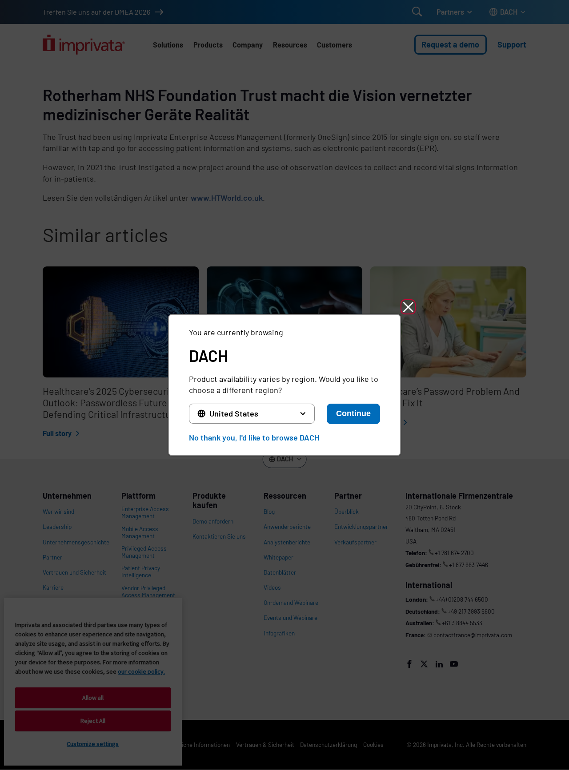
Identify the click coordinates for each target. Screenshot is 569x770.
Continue (353, 413)
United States (233, 413)
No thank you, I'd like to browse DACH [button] (254, 437)
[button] (408, 307)
